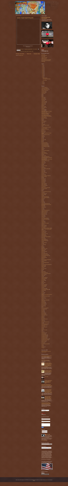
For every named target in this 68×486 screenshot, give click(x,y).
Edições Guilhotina (43, 184)
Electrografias (43, 186)
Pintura (42, 281)
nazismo (42, 267)
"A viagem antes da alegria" (44, 88)
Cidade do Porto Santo (44, 153)
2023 (43, 67)
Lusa (42, 245)
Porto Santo (42, 292)
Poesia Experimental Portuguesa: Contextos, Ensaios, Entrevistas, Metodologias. (46, 356)
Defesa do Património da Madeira (45, 168)
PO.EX (42, 283)
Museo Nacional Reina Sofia (44, 262)
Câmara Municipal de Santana (44, 145)
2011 (43, 82)
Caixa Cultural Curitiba (44, 142)
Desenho (42, 173)
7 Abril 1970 (42, 100)
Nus (41, 270)
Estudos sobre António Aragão (44, 197)
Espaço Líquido (43, 194)
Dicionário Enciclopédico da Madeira (45, 175)
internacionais (43, 230)
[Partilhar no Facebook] (19, 50)
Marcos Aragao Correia (44, 55)
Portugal (42, 293)
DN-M (42, 177)
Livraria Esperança (43, 242)
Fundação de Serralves (44, 211)
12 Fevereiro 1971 (43, 91)
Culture (42, 166)
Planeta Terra (43, 282)
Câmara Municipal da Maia (44, 143)
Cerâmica (42, 151)
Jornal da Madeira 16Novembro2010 (45, 236)
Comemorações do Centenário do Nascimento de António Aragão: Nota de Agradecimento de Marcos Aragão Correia (48, 371)
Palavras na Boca (43, 274)
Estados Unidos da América (44, 196)
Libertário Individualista (44, 239)
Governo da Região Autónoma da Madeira (46, 59)
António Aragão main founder (44, 114)
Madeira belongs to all (43, 248)
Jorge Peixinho (43, 234)
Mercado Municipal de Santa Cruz (45, 255)
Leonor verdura (43, 238)
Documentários (43, 180)
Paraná (42, 276)
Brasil (42, 137)
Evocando (42, 201)
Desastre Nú (42, 171)
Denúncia (42, 169)
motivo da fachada (43, 260)
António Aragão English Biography (25, 17)
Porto (42, 291)
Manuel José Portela (43, 251)
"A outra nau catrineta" (44, 87)
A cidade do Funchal (43, 101)
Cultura (42, 164)
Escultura (42, 192)
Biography (30, 51)
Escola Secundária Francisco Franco (45, 191)
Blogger (34, 480)
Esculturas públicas (43, 193)
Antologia (42, 108)
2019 (43, 71)
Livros (42, 243)
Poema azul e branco (43, 284)
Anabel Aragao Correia (44, 58)
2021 (43, 69)
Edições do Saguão (43, 183)
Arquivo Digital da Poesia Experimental (45, 60)
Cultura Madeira (43, 61)
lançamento (42, 237)
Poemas (42, 287)
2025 (43, 65)
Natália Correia (43, 266)
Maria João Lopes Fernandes (44, 254)
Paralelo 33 (42, 275)
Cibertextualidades (43, 152)
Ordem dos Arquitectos (44, 272)
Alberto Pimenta (43, 106)
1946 (42, 95)
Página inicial (29, 53)
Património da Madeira (44, 277)
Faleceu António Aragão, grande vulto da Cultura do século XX (46, 351)
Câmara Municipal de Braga (44, 144)
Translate (47, 411)
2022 (43, 68)
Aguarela (42, 105)
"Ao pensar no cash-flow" (44, 90)
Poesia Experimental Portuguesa (45, 289)
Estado (42, 195)
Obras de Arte (43, 271)
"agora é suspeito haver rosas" (44, 89)
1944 (42, 94)
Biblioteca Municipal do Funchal (45, 134)
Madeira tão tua (43, 249)
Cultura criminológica (43, 165)
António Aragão (24, 51)
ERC (42, 190)
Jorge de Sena (43, 232)
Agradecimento (43, 104)
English (32, 51)
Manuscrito (42, 252)
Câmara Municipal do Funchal (44, 146)
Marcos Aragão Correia (44, 253)
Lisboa (42, 241)
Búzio (42, 141)
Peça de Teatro (43, 280)
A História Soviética (43, 102)
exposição (42, 202)
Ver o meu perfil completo (44, 440)
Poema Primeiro (43, 286)
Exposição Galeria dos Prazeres (45, 203)
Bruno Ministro (43, 139)
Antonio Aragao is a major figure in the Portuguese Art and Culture (45, 113)
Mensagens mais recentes (20, 53)
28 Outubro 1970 (43, 99)
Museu (42, 263)
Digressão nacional (43, 176)
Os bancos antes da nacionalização (45, 273)
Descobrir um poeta (43, 172)
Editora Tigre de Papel (44, 185)
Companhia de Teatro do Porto (44, 160)
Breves (42, 138)
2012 (43, 81)
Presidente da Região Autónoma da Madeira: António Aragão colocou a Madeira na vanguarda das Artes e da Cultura (48, 381)
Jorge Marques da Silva (44, 233)
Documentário (43, 179)
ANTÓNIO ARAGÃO (26, 3)
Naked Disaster (43, 265)
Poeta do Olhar (43, 290)
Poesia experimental (43, 288)
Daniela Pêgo (43, 167)
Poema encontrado (43, 285)
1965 (42, 96)
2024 (43, 66)
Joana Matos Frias (43, 231)
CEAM (42, 149)
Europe (42, 200)
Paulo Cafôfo (42, 279)
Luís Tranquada (43, 244)
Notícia (42, 269)
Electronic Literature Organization (45, 187)
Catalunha (42, 148)
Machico (42, 246)
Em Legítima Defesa (43, 188)
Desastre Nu (42, 170)
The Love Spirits (43, 56)
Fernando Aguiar (43, 207)
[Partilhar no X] (18, 50)
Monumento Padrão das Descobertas (45, 259)
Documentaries (43, 178)
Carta (42, 147)
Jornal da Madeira (43, 235)
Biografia (28, 51)
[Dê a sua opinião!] (17, 50)
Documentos (42, 182)
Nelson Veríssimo (43, 268)
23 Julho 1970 (43, 98)
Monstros (42, 258)
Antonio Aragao (21, 51)
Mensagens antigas (37, 53)
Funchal (42, 209)
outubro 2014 (44, 80)
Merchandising (43, 256)
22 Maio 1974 (43, 97)
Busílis (42, 140)
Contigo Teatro (43, 162)
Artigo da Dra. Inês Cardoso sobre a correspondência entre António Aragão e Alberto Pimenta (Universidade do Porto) (46, 403)
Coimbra (42, 154)
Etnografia (42, 198)
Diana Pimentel (43, 174)
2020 (43, 70)
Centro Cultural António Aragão (44, 150)
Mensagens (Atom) (21, 55)
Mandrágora (42, 250)
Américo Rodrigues (43, 107)
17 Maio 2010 (43, 93)
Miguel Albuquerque (43, 257)
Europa (42, 199)
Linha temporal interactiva (44, 240)
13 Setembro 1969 (43, 92)
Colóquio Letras (43, 155)
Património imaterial (43, 278)
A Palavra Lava (43, 103)
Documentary (43, 181)
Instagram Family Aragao (44, 57)
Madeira (42, 247)
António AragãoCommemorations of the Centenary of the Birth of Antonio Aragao (46, 115)
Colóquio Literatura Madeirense (45, 156)
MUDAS (42, 261)
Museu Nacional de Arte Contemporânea (46, 264)
